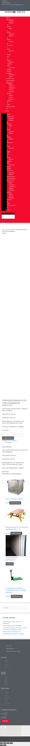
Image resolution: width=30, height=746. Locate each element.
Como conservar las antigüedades (12, 625)
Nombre (2, 713)
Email (2, 717)
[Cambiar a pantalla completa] (4, 743)
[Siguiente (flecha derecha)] (4, 745)
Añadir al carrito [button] (15, 503)
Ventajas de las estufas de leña (12, 631)
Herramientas (10, 78)
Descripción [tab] (9, 442)
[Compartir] (8, 743)
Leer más (9, 563)
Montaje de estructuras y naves (10, 45)
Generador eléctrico (11, 92)
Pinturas (11, 76)
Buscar (13, 213)
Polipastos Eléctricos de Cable (10, 101)
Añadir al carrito (8, 438)
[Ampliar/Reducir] (1, 743)
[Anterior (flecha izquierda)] (1, 745)
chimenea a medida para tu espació (10, 55)
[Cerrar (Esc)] (11, 743)
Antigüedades (10, 80)
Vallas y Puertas (9, 30)
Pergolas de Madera (10, 24)
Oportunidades (10, 106)
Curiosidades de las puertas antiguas (13, 634)
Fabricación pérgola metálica (11, 69)
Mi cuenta (7, 208)
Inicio (3, 229)
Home (8, 17)
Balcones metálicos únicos (10, 63)
